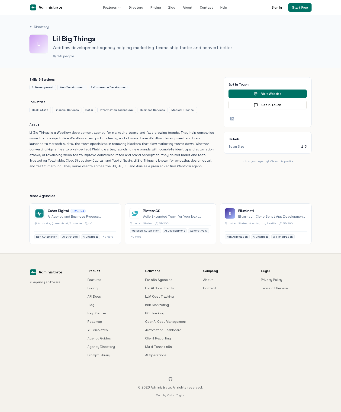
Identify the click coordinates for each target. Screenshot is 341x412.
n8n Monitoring (157, 305)
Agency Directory (101, 347)
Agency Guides (99, 338)
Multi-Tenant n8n (158, 347)
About (188, 7)
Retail (89, 110)
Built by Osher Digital (170, 395)
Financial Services (67, 110)
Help (223, 7)
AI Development (43, 87)
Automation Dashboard (163, 330)
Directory (136, 7)
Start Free (300, 7)
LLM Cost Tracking (159, 296)
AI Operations (156, 355)
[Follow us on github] (170, 379)
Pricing (156, 7)
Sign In (277, 7)
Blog (171, 7)
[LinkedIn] (232, 118)
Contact (206, 7)
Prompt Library (98, 355)
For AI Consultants (159, 288)
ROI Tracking (154, 313)
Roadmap (94, 321)
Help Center (96, 313)
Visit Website (271, 94)
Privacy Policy (271, 280)
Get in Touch (271, 105)
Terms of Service (274, 288)
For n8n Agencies (158, 280)
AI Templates (97, 330)
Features (110, 7)
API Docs (94, 296)
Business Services (152, 110)
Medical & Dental (182, 110)
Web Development (72, 87)
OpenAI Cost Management (166, 321)
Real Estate (40, 110)
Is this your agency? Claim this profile (267, 161)
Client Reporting (158, 338)
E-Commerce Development (109, 87)
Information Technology (117, 110)
